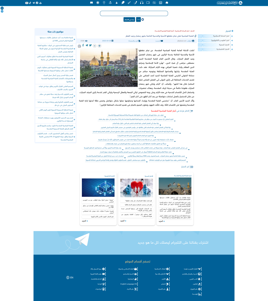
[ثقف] (97, 3)
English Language (127, 284)
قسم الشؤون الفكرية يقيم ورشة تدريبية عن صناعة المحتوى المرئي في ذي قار (55, 103)
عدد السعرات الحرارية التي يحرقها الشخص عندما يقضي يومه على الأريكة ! (136, 209)
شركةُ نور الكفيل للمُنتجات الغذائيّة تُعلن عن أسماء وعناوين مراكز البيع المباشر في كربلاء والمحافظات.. (135, 144)
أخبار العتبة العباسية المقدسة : (164, 31)
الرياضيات (98, 289)
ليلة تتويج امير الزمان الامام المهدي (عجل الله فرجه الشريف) (136, 136)
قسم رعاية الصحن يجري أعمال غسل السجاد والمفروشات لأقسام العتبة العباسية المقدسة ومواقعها (57, 78)
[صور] (154, 3)
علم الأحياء (130, 289)
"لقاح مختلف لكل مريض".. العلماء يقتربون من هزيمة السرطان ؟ (136, 215)
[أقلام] (135, 3)
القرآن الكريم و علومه (191, 269)
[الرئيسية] (166, 3)
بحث (138, 19)
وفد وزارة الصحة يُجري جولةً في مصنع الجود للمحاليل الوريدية (102, 148)
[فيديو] (148, 3)
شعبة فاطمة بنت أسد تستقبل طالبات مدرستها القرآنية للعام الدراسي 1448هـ (175, 198)
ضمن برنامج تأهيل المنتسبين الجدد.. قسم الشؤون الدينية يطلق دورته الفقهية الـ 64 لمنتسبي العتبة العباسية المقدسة (55, 137)
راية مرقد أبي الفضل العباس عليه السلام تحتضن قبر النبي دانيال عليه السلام (136, 123)
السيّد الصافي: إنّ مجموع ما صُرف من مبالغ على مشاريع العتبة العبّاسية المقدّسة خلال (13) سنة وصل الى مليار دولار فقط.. (135, 119)
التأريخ (164, 279)
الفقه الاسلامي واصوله (126, 269)
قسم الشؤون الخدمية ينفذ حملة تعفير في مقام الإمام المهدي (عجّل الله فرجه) (56, 96)
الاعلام (163, 284)
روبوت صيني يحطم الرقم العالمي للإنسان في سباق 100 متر (98, 206)
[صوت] (141, 3)
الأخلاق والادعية (160, 274)
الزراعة (100, 284)
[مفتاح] (129, 3)
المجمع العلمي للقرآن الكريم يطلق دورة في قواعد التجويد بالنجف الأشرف (56, 88)
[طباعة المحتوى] (79, 46)
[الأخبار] (160, 3)
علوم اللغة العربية (96, 274)
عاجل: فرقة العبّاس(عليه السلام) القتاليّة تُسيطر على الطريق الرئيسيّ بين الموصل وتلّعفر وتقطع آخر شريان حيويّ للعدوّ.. (136, 152)
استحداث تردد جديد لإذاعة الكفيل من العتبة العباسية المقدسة (104, 156)
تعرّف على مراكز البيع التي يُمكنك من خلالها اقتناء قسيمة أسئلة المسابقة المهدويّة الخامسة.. (136, 115)
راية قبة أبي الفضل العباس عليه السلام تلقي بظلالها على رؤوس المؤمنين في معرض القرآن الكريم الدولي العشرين (136, 127)
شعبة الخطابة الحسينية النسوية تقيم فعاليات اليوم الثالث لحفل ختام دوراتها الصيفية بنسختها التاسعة (175, 217)
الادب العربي (193, 279)
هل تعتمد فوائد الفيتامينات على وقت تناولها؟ (138, 201)
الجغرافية (131, 279)
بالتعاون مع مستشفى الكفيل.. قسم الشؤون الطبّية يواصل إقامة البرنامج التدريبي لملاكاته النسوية (115, 160)
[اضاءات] (104, 3)
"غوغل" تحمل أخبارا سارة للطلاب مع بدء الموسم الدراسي (98, 201)
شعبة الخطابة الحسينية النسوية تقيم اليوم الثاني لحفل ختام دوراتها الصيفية (56, 111)
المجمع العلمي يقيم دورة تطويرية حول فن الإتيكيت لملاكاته (167, 160)
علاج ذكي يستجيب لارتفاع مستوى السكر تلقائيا (138, 205)
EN (2, 8)
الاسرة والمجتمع (128, 274)
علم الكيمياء (162, 289)
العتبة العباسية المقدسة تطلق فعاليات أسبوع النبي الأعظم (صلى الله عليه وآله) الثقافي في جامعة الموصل (175, 211)
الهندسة (195, 294)
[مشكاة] (116, 3)
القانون (195, 284)
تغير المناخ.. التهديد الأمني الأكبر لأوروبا (102, 217)
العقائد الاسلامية (160, 269)
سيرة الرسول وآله (96, 269)
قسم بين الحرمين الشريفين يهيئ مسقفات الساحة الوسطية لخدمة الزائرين (55, 119)
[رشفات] (122, 3)
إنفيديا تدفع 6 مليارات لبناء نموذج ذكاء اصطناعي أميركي (98, 212)
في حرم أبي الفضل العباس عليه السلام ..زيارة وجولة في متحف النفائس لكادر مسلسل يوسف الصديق (156, 148)
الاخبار (228, 31)
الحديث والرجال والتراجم (190, 274)
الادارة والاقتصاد (96, 279)
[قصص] (91, 3)
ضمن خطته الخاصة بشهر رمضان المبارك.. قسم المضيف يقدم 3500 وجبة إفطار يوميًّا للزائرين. (156, 156)
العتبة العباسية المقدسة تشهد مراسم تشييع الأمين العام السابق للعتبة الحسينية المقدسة (55, 127)
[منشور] (110, 3)
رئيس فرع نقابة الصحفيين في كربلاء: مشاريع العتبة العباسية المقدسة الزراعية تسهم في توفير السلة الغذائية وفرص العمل (175, 204)
